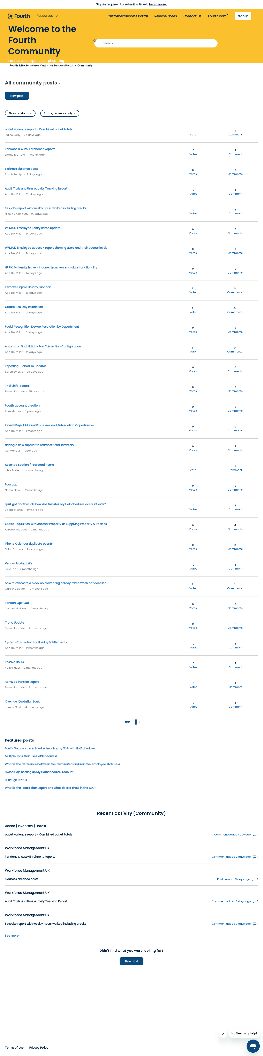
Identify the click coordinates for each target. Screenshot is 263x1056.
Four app (11, 484)
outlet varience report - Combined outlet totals (38, 129)
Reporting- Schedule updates (25, 366)
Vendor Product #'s (18, 563)
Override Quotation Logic (22, 701)
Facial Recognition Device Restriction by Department (42, 327)
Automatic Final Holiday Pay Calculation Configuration (43, 346)
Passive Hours (14, 662)
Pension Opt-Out (17, 603)
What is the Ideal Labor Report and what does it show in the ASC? (50, 788)
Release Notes (165, 16)
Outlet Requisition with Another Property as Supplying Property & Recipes (56, 524)
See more (12, 936)
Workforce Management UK (27, 848)
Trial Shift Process (17, 386)
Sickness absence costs (21, 169)
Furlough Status (16, 780)
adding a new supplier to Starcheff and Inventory (39, 445)
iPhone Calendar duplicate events (29, 544)
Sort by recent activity (58, 113)
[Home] (19, 16)
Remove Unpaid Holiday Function (28, 287)
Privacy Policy (38, 1048)
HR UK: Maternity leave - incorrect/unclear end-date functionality (51, 267)
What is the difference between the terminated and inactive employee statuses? (62, 764)
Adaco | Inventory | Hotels (25, 826)
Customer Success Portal (128, 16)
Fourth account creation (22, 405)
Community (85, 65)
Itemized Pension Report (22, 682)
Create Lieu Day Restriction (24, 307)
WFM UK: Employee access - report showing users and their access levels (56, 248)
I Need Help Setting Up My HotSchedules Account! (39, 772)
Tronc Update (14, 622)
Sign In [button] (243, 16)
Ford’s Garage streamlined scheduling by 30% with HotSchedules (50, 748)
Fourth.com (217, 16)
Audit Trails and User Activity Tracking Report (36, 188)
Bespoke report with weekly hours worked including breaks (45, 208)
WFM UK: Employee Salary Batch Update (32, 228)
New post (16, 96)
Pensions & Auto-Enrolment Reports (30, 149)
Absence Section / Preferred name (29, 465)
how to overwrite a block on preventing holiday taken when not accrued (55, 583)
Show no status (19, 113)
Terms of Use (14, 1048)
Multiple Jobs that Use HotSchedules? (31, 756)
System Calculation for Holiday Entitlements (36, 642)
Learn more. (158, 4)
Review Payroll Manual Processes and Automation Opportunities (50, 425)
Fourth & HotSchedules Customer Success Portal (41, 65)
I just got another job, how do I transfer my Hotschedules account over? (55, 504)
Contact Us (192, 16)
